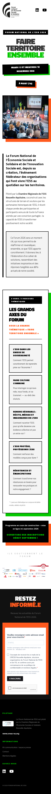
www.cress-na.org (10, 733)
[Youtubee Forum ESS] (45, 10)
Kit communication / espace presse (16, 747)
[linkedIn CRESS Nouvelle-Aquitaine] (37, 10)
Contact (5, 752)
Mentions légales (9, 756)
